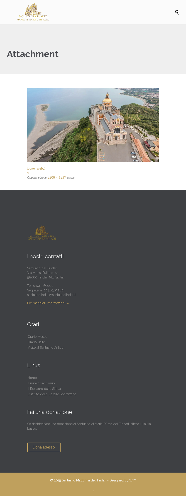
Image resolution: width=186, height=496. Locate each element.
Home (32, 378)
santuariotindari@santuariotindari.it (51, 295)
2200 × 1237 (57, 177)
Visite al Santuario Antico (46, 347)
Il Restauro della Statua (44, 389)
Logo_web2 (36, 168)
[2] (93, 125)
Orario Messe (37, 336)
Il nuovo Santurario (41, 383)
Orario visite (36, 342)
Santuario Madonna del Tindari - (85, 480)
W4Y (132, 480)
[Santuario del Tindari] (95, 12)
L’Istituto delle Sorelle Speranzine (52, 394)
